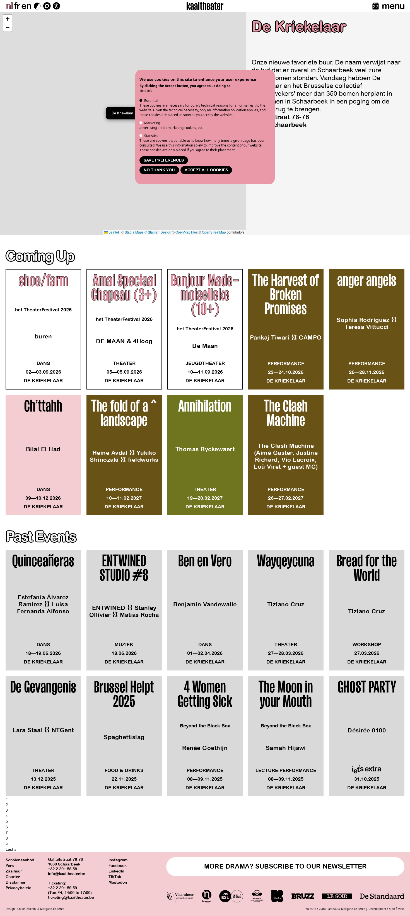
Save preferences (164, 160)
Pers (10, 865)
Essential (151, 100)
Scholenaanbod (20, 860)
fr (17, 6)
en (26, 6)
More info (145, 91)
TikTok (114, 876)
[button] (7, 19)
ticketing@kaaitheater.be (71, 897)
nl (9, 6)
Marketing (152, 123)
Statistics (151, 135)
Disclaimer (16, 882)
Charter (13, 876)
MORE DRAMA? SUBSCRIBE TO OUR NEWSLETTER (285, 866)
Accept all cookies (206, 170)
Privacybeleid (19, 888)
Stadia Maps (134, 232)
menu (393, 6)
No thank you (159, 170)
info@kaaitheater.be (66, 873)
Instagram (117, 860)
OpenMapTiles (186, 232)
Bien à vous (396, 909)
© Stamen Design (157, 232)
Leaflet (113, 232)
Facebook (117, 865)
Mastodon (117, 882)
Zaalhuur (14, 871)
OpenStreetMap (214, 232)
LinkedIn (116, 871)
